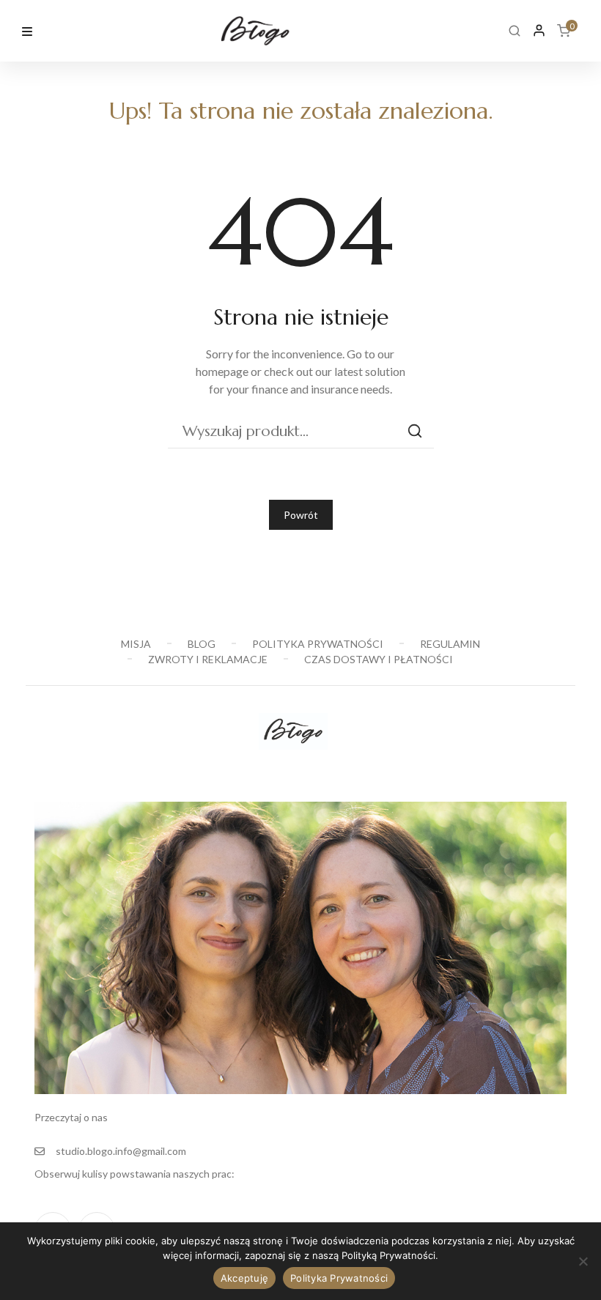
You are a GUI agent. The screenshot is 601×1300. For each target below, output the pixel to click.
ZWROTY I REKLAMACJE (208, 659)
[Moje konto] (539, 30)
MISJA (136, 644)
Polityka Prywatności (339, 1278)
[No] (582, 1261)
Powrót (301, 515)
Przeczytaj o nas (71, 1117)
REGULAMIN (450, 644)
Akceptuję (244, 1278)
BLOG (201, 644)
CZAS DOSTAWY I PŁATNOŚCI (378, 659)
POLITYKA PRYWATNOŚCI (317, 644)
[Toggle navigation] (27, 29)
